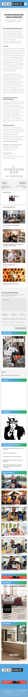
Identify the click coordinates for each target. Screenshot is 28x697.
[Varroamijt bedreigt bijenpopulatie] (14, 275)
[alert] (14, 375)
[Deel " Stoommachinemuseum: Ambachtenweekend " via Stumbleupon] (11, 172)
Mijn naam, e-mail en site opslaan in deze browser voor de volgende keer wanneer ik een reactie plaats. (14, 319)
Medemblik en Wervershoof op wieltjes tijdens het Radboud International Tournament (12, 466)
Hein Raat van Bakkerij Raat (9, 265)
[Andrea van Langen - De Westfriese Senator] (14, 514)
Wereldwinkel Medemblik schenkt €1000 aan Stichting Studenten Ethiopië (13, 245)
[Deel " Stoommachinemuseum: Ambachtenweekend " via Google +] (11, 169)
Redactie (14, 20)
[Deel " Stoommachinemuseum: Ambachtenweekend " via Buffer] (22, 169)
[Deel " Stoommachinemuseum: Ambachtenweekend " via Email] (14, 172)
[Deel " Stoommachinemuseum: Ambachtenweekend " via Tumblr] (14, 169)
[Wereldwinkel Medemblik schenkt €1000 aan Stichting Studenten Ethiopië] (14, 236)
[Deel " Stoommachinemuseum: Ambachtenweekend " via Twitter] (8, 169)
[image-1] (14, 440)
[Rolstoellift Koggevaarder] (14, 481)
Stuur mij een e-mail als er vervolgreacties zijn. (14, 322)
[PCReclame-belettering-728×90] (14, 578)
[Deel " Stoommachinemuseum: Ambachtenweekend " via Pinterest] (16, 169)
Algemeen (9, 21)
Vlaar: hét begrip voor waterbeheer (11, 225)
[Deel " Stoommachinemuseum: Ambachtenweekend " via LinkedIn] (19, 169)
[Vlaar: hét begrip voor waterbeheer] (14, 216)
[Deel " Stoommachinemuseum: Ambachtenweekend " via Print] (16, 172)
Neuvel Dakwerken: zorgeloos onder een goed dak (13, 460)
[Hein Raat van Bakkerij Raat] (14, 256)
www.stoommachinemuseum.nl (10, 141)
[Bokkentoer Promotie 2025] (14, 498)
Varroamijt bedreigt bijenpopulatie (11, 284)
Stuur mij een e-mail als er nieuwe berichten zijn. (14, 325)
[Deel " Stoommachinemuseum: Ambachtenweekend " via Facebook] (5, 169)
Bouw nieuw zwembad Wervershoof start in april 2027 (14, 449)
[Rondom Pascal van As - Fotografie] (14, 563)
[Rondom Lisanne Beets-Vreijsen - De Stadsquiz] (14, 530)
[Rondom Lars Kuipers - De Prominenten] (14, 546)
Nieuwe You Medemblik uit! (10, 453)
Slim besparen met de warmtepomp (12, 456)
